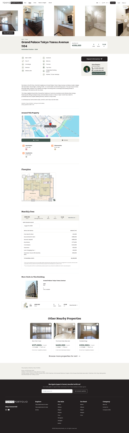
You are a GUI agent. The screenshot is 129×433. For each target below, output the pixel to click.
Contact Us (105, 407)
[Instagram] (6, 409)
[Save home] (50, 324)
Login (119, 2)
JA (99, 2)
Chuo (59, 415)
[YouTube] (9, 410)
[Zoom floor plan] (54, 200)
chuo (26, 39)
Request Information (93, 59)
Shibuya (59, 407)
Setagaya (60, 420)
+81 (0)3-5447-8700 (29, 370)
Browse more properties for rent (63, 356)
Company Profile (107, 410)
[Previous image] (33, 332)
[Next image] (48, 332)
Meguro (59, 410)
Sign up (124, 2)
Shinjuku (60, 412)
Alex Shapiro (96, 64)
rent (23, 39)
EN (97, 2)
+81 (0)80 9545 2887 (99, 68)
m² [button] (105, 3)
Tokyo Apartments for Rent (41, 404)
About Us (105, 404)
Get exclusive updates (80, 391)
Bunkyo (59, 423)
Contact (113, 2)
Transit (37, 140)
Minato (59, 404)
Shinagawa (60, 418)
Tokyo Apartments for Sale (41, 407)
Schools (66, 140)
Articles (37, 410)
